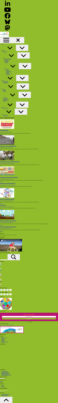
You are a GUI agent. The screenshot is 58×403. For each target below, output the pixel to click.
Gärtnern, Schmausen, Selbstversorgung (8, 220)
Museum (6, 68)
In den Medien (6, 61)
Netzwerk (3, 338)
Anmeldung (1, 381)
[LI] (7, 6)
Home (2, 44)
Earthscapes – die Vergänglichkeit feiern (8, 146)
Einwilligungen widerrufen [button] (5, 395)
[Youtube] (7, 12)
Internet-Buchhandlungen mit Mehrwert (8, 226)
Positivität (3, 342)
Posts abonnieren (29, 318)
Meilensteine (6, 62)
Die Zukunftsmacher (4, 130)
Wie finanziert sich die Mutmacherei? (7, 183)
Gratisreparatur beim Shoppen (5, 372)
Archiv (1, 382)
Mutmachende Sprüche (6, 99)
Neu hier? (3, 50)
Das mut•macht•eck (5, 82)
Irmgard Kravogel (7, 147)
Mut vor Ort (7, 74)
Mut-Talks (4, 90)
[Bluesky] (7, 24)
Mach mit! (3, 107)
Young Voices (5, 97)
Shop (2, 114)
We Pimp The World (8, 71)
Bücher (10, 228)
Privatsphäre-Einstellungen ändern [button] (6, 394)
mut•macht (3, 80)
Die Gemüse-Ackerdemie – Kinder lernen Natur (9, 161)
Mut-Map (7, 69)
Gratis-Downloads (5, 100)
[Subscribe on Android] (4, 290)
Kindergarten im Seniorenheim (5, 373)
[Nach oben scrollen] (6, 400)
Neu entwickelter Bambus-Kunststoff (6, 375)
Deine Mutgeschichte (9, 73)
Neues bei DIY (3, 205)
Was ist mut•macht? (5, 81)
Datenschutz (3, 386)
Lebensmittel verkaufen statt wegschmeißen (9, 177)
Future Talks (4, 91)
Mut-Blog (4, 101)
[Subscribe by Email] (7, 290)
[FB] (7, 18)
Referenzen (6, 60)
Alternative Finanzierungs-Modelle (7, 199)
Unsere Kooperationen (7, 59)
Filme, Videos (11, 147)
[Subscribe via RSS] (10, 290)
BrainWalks (7, 72)
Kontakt (3, 385)
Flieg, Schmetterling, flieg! (5, 374)
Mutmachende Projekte (11, 163)
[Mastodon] (7, 30)
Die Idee (4, 51)
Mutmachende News (11, 200)
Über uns (4, 58)
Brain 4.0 (7, 70)
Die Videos (6, 98)
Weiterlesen (1, 134)
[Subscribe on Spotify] (1, 290)
